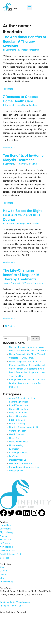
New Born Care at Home (20, 463)
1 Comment (8, 105)
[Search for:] (17, 338)
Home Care (21, 105)
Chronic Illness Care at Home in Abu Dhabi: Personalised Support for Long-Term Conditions (27, 372)
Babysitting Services (18, 401)
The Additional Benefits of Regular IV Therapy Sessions (24, 41)
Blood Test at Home (18, 405)
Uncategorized (22, 223)
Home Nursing (16, 445)
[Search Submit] (29, 338)
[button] (29, 7)
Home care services (18, 441)
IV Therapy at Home (18, 452)
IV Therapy (23, 49)
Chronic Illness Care (18, 409)
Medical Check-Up (17, 459)
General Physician (17, 430)
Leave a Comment (11, 283)
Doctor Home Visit (18, 416)
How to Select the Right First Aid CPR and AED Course (22, 215)
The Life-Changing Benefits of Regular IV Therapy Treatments (21, 274)
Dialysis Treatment (18, 412)
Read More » (9, 88)
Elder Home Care (17, 419)
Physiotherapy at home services (24, 467)
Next (11, 326)
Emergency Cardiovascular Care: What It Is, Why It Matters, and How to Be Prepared (28, 383)
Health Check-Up (17, 434)
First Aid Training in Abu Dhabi (23, 427)
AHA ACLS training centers (22, 398)
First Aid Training (17, 423)
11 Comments (9, 49)
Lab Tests (14, 456)
